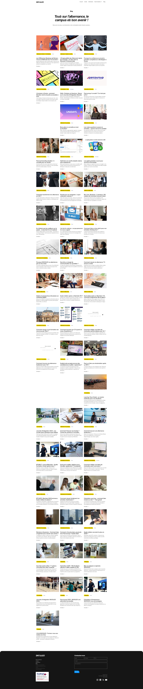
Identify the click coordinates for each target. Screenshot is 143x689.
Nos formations (39, 659)
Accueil (81, 1)
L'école (85, 1)
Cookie (37, 667)
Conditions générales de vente (40, 666)
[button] (98, 2)
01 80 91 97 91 (105, 674)
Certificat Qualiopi (39, 669)
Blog (104, 1)
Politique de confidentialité (40, 664)
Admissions (90, 1)
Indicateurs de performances (40, 668)
